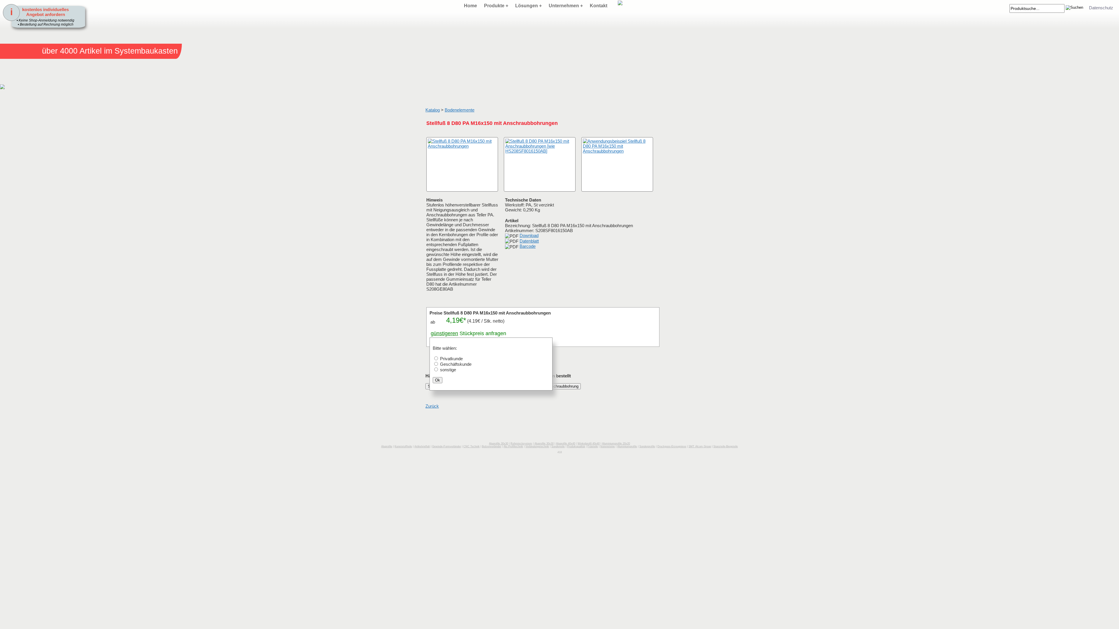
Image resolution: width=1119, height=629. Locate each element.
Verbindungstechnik (537, 446)
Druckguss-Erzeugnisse (671, 446)
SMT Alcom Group (700, 446)
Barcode (528, 246)
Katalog (432, 109)
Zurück (432, 406)
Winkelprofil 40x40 (589, 443)
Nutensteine (607, 446)
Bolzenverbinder (491, 446)
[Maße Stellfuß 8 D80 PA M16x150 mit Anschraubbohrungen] (540, 164)
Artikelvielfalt (422, 446)
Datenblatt (529, 240)
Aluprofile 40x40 (565, 443)
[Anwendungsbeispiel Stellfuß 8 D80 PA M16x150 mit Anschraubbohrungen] (617, 164)
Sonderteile (558, 446)
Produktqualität (576, 446)
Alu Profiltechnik (513, 446)
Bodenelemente (459, 109)
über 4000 (60, 51)
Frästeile (592, 446)
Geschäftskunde (455, 364)
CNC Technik (471, 446)
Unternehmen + (566, 5)
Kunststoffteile (403, 446)
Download (529, 235)
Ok (437, 380)
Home (470, 5)
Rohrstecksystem (521, 443)
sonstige (448, 369)
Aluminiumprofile (627, 446)
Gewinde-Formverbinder (446, 446)
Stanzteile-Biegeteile (725, 446)
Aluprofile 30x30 (498, 443)
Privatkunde (451, 358)
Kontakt (598, 5)
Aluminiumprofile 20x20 (616, 443)
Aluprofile (386, 446)
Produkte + (496, 5)
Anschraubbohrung (562, 386)
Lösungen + (528, 5)
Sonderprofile (647, 446)
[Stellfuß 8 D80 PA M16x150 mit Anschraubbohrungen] (462, 164)
